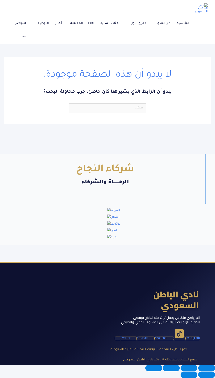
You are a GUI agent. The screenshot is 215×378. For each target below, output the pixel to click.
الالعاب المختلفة (82, 23)
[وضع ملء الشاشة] (189, 368)
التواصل (20, 23)
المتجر (23, 37)
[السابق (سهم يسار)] (206, 375)
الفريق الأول (139, 23)
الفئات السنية (110, 23)
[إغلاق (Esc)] (153, 368)
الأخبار (59, 23)
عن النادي (163, 23)
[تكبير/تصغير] (206, 368)
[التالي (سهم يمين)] (189, 375)
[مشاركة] (171, 368)
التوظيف (42, 23)
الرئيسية (183, 23)
